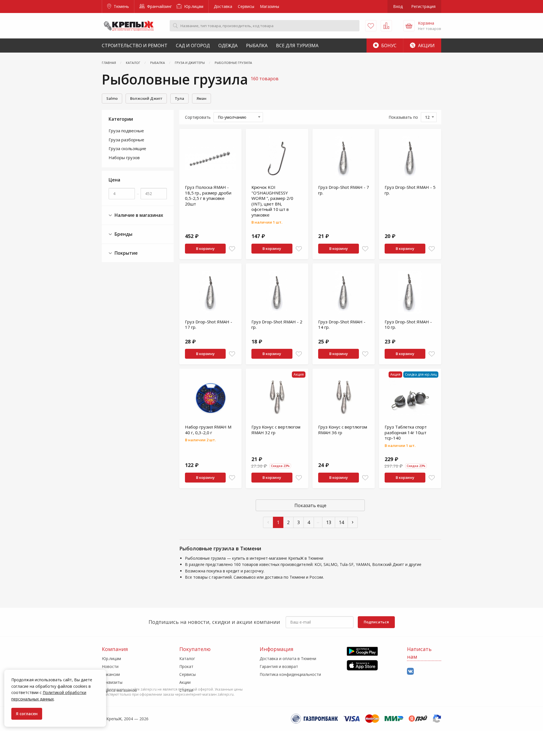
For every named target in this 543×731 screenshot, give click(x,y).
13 (328, 522)
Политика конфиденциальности (290, 674)
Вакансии (111, 674)
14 (341, 522)
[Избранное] (370, 25)
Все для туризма (297, 45)
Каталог (187, 658)
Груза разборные (126, 139)
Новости (110, 666)
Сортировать (198, 117)
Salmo (112, 98)
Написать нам (419, 653)
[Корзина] (409, 25)
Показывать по (403, 117)
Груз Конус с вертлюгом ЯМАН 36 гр (342, 429)
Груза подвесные (126, 130)
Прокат (186, 666)
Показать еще (310, 505)
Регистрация (423, 6)
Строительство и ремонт (134, 45)
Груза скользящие (127, 148)
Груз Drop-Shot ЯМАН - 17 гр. (208, 324)
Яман (201, 98)
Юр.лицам (193, 6)
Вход (398, 6)
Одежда (228, 45)
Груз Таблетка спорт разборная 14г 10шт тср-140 (406, 432)
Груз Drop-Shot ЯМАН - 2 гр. (276, 324)
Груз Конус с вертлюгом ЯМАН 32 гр (275, 429)
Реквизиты (112, 682)
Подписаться (376, 621)
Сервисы (246, 6)
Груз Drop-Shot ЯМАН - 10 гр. (408, 324)
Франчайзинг (159, 6)
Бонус (388, 45)
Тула (179, 98)
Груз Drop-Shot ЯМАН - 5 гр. (410, 190)
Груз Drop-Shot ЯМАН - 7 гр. (343, 190)
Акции (426, 45)
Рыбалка (257, 45)
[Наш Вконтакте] (410, 671)
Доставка (223, 6)
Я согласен (27, 713)
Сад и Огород (193, 45)
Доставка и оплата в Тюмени (288, 658)
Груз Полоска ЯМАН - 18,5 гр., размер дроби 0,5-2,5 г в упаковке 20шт (208, 195)
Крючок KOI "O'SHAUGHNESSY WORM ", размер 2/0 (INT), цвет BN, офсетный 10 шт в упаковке (272, 201)
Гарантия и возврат (279, 666)
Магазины (269, 6)
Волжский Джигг (146, 98)
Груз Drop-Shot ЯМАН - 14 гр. (341, 324)
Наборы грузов (124, 157)
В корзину (205, 248)
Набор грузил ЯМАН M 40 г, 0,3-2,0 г (208, 429)
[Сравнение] (386, 25)
